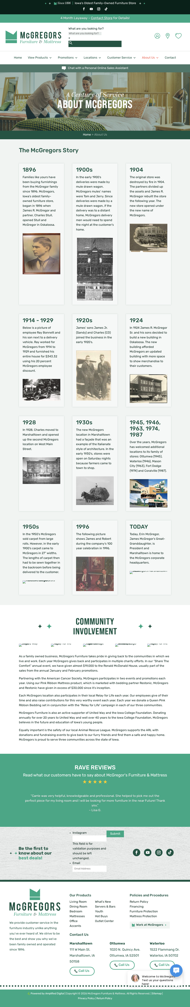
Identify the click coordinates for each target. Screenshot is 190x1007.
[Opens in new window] (84, 9)
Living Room (78, 901)
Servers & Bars (105, 906)
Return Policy (139, 901)
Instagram (80, 832)
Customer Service (119, 57)
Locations (90, 57)
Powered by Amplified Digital (47, 993)
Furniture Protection (144, 911)
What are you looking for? (86, 28)
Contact (170, 57)
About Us (148, 57)
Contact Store (101, 18)
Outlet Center (104, 921)
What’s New (103, 901)
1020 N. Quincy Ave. (125, 950)
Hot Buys (101, 916)
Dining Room (78, 906)
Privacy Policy (86, 998)
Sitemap (157, 993)
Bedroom (76, 911)
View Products (38, 57)
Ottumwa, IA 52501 (124, 956)
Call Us (83, 971)
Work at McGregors (149, 925)
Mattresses (77, 916)
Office (74, 921)
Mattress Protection (143, 916)
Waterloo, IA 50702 (164, 956)
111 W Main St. (80, 950)
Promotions (66, 57)
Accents (75, 926)
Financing (137, 906)
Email (76, 863)
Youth (99, 911)
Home (18, 57)
